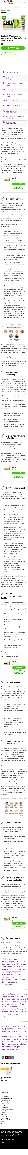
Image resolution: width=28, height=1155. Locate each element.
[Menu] (2, 2)
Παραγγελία (14, 48)
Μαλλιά (3, 1112)
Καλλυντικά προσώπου (7, 1109)
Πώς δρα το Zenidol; (12, 72)
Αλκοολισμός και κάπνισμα (8, 1098)
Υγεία (2, 1121)
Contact (3, 1141)
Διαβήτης (3, 1107)
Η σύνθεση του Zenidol (13, 90)
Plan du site (17, 1135)
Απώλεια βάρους (5, 1100)
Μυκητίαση (8, 6)
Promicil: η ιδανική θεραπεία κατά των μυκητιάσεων (6, 1079)
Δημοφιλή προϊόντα (6, 1105)
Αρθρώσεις (4, 1102)
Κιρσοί (2, 1111)
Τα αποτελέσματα (11, 112)
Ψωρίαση (3, 1123)
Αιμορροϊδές (4, 1096)
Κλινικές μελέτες (11, 101)
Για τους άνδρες (5, 1103)
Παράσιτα (3, 1118)
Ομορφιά (3, 1116)
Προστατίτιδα (4, 1120)
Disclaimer (3, 1142)
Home (2, 6)
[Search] (25, 2)
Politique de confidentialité (7, 1139)
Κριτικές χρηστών (11, 122)
